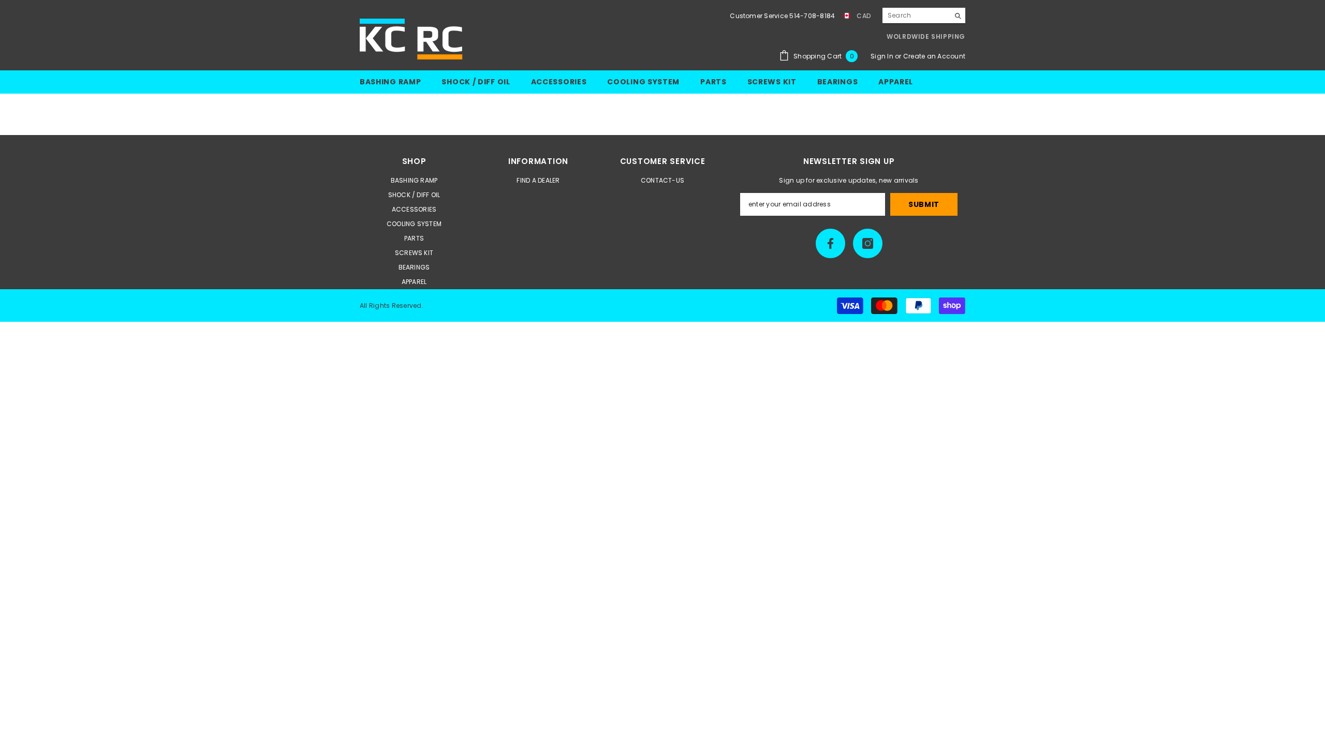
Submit (923, 204)
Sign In (883, 56)
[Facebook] (830, 243)
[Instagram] (867, 243)
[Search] (923, 16)
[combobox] (915, 15)
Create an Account (934, 56)
